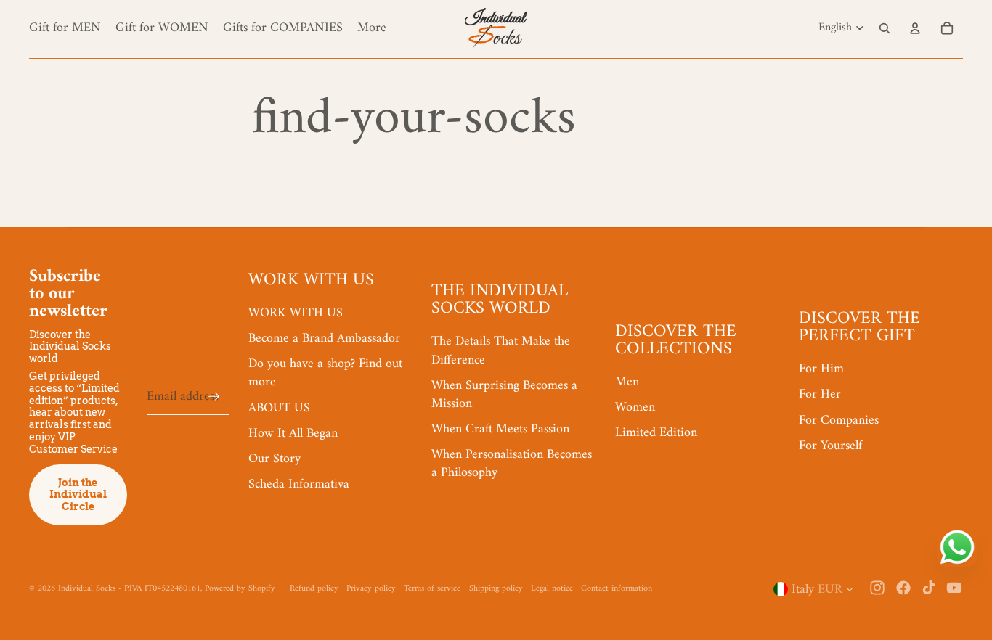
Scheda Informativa (298, 484)
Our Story (274, 459)
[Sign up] (214, 396)
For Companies (839, 420)
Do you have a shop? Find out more (325, 373)
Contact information (616, 588)
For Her (820, 394)
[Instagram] (877, 587)
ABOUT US (279, 408)
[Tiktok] (929, 587)
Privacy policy (371, 588)
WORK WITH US (295, 313)
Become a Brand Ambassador (324, 338)
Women (635, 407)
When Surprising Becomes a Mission (504, 394)
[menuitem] (372, 28)
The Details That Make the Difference (500, 350)
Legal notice (552, 588)
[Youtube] (954, 587)
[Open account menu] (915, 28)
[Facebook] (903, 587)
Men (627, 382)
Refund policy (314, 588)
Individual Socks (86, 588)
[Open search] (884, 28)
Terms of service (432, 588)
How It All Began (293, 433)
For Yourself (830, 446)
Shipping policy (496, 588)
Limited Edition (656, 433)
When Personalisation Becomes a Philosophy (511, 463)
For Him (821, 369)
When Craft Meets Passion (500, 429)
